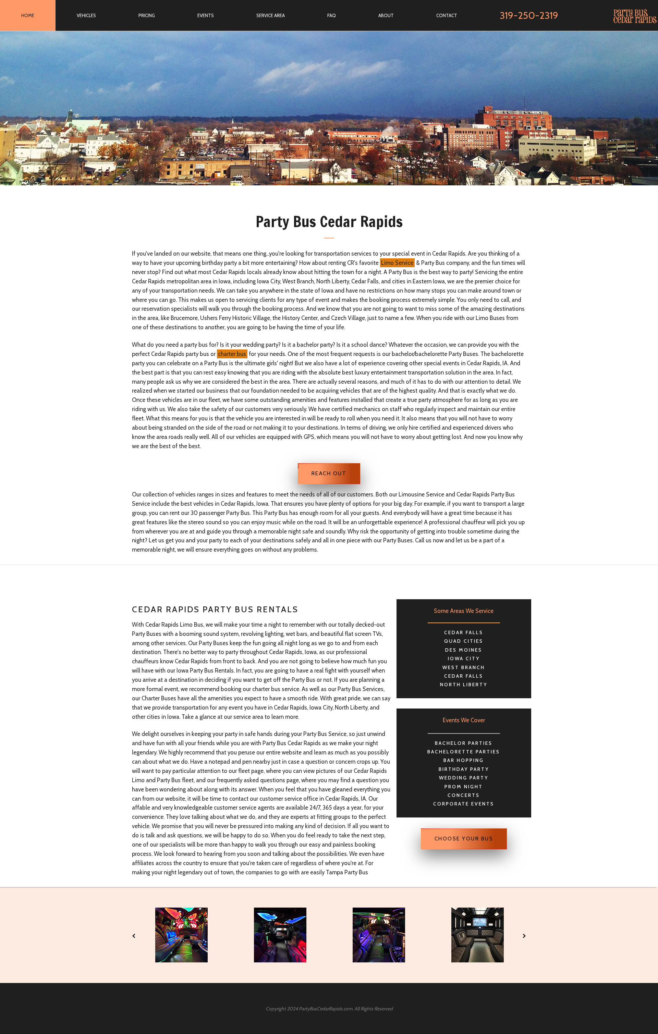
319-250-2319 (529, 15)
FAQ (331, 15)
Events (205, 15)
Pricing (146, 15)
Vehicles (86, 15)
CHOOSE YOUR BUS (464, 839)
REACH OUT (329, 473)
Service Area (270, 15)
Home (27, 15)
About (386, 15)
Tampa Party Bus (347, 872)
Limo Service (397, 262)
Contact (446, 15)
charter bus (232, 353)
